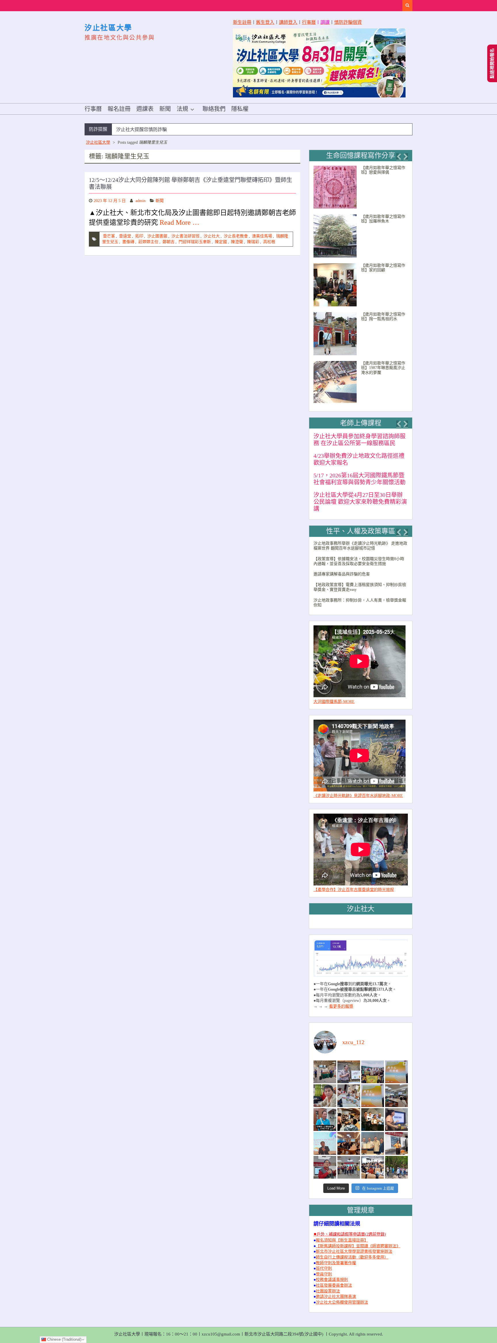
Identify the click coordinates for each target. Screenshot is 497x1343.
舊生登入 (265, 22)
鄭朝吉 (169, 242)
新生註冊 (242, 22)
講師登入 (288, 22)
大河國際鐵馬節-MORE (334, 702)
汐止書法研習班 (185, 236)
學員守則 (324, 1274)
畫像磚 (128, 242)
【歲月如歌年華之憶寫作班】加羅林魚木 (383, 219)
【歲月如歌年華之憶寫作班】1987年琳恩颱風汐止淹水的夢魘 (383, 368)
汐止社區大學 (108, 28)
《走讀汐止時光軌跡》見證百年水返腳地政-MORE (358, 795)
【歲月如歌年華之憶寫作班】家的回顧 (383, 267)
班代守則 (324, 1268)
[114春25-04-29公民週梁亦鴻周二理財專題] (372, 1167)
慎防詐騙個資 (348, 22)
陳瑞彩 (253, 242)
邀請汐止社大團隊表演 (336, 1296)
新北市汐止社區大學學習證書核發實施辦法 (354, 1251)
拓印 (139, 236)
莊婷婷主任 (148, 242)
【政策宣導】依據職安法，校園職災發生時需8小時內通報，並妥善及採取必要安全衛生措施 (359, 561)
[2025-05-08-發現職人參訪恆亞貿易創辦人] (372, 1143)
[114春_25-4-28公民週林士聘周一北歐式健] (348, 1167)
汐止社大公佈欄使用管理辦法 (342, 1302)
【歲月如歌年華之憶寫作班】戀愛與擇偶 (383, 170)
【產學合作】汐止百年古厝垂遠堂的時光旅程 (354, 889)
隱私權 (239, 109)
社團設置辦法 (328, 1291)
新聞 (165, 109)
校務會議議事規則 (332, 1279)
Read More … (179, 222)
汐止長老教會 (236, 236)
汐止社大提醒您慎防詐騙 (141, 129)
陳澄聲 (237, 242)
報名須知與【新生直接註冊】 (342, 1240)
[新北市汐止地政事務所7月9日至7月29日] (325, 1071)
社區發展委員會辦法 (334, 1285)
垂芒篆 (109, 236)
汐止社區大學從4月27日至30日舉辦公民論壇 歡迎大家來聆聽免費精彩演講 (360, 502)
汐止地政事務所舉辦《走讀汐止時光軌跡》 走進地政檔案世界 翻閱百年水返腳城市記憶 (360, 545)
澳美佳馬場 (262, 236)
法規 (182, 109)
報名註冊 (119, 109)
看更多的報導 (341, 1006)
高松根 (269, 242)
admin (140, 201)
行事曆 (309, 22)
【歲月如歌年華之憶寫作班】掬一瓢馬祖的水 (383, 316)
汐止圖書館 (157, 236)
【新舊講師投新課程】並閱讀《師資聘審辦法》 (358, 1246)
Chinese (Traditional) (63, 1339)
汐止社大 (212, 236)
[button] (398, 156)
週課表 (145, 109)
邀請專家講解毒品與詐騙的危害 (342, 574)
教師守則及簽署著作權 (336, 1263)
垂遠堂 (125, 236)
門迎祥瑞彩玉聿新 (195, 242)
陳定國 (221, 242)
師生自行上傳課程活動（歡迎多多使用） (352, 1257)
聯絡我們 (213, 109)
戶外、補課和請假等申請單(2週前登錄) (351, 1234)
